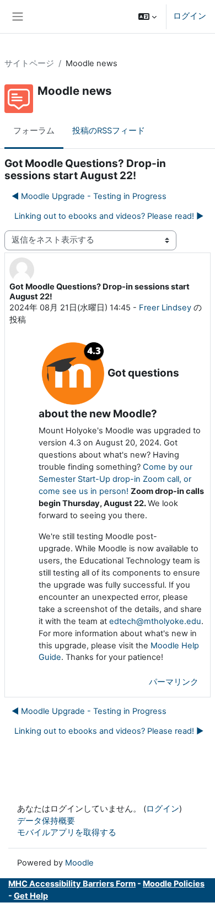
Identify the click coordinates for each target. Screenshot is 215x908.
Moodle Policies (174, 884)
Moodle (79, 863)
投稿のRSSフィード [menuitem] (108, 131)
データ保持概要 (46, 821)
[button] (147, 16)
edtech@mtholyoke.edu (155, 621)
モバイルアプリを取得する (66, 832)
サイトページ (29, 63)
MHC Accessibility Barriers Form (72, 884)
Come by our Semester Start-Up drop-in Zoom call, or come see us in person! (115, 479)
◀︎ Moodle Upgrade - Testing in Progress (89, 196)
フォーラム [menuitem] (34, 131)
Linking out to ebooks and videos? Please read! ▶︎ (108, 216)
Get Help (31, 896)
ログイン (189, 16)
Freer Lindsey (165, 308)
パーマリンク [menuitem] (173, 682)
